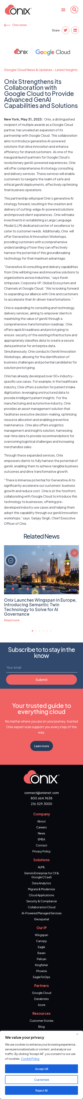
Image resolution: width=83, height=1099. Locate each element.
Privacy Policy (41, 851)
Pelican (41, 959)
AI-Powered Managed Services (42, 913)
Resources (41, 1013)
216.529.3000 (41, 804)
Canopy (41, 941)
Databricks (41, 999)
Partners (41, 985)
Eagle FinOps (41, 977)
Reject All (41, 1090)
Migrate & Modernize (41, 889)
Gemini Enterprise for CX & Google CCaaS (41, 875)
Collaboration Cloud (41, 907)
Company (41, 814)
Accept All (41, 1069)
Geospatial (41, 919)
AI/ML (41, 867)
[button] (63, 9)
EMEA (41, 839)
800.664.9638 (41, 798)
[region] (41, 1065)
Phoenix (41, 971)
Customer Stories (41, 1020)
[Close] (78, 1034)
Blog (41, 1026)
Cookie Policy (30, 1058)
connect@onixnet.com (41, 793)
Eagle (41, 947)
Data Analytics (41, 883)
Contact (41, 845)
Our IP (41, 927)
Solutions (41, 860)
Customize (41, 1079)
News (41, 833)
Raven (41, 953)
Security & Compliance (41, 901)
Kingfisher (41, 965)
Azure (41, 1005)
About (41, 821)
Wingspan (41, 935)
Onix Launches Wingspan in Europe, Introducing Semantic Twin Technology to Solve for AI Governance (40, 606)
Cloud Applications (41, 895)
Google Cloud (41, 993)
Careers (41, 827)
